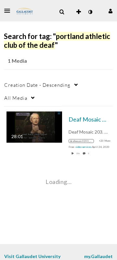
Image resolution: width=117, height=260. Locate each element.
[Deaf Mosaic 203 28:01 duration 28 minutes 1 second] (34, 126)
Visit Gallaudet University (32, 256)
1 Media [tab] (17, 61)
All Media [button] (15, 98)
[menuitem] (62, 12)
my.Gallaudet (98, 256)
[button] (9, 10)
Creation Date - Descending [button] (37, 85)
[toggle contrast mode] (90, 12)
